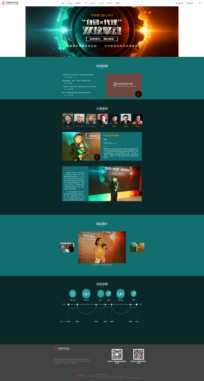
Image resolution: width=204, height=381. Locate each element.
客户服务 (103, 376)
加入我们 (121, 376)
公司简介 (98, 376)
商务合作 (117, 376)
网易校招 (190, 3)
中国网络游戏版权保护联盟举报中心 (133, 377)
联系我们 (112, 376)
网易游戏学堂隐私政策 (101, 374)
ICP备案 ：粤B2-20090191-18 (117, 377)
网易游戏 (107, 376)
